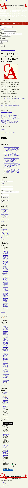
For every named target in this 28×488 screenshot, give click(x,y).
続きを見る (3, 221)
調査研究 (20, 23)
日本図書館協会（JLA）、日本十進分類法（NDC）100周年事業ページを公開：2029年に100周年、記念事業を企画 (6, 279)
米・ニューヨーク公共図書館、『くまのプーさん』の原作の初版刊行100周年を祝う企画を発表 (5, 292)
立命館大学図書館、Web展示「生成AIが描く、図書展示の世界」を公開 (6, 353)
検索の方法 (5, 450)
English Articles (25, 23)
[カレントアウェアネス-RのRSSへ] (3, 317)
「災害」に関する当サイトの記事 (5, 394)
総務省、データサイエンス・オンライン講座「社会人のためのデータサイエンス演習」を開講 (5, 331)
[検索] (0, 28)
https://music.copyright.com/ (6, 112)
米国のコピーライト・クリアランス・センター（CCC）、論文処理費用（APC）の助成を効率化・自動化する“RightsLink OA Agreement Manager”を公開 (12, 165)
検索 (1, 42)
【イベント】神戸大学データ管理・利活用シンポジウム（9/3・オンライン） (5, 254)
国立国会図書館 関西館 (5, 455)
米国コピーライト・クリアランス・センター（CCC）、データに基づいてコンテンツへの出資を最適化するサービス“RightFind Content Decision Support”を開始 (12, 149)
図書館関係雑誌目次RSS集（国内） (6, 434)
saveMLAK (5, 416)
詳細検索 (2, 29)
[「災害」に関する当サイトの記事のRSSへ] (5, 396)
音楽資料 (8, 116)
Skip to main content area (5, 0)
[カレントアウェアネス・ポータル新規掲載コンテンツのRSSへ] (8, 431)
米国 (12, 115)
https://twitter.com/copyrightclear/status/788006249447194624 (13, 98)
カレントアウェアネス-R (6, 115)
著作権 (5, 116)
